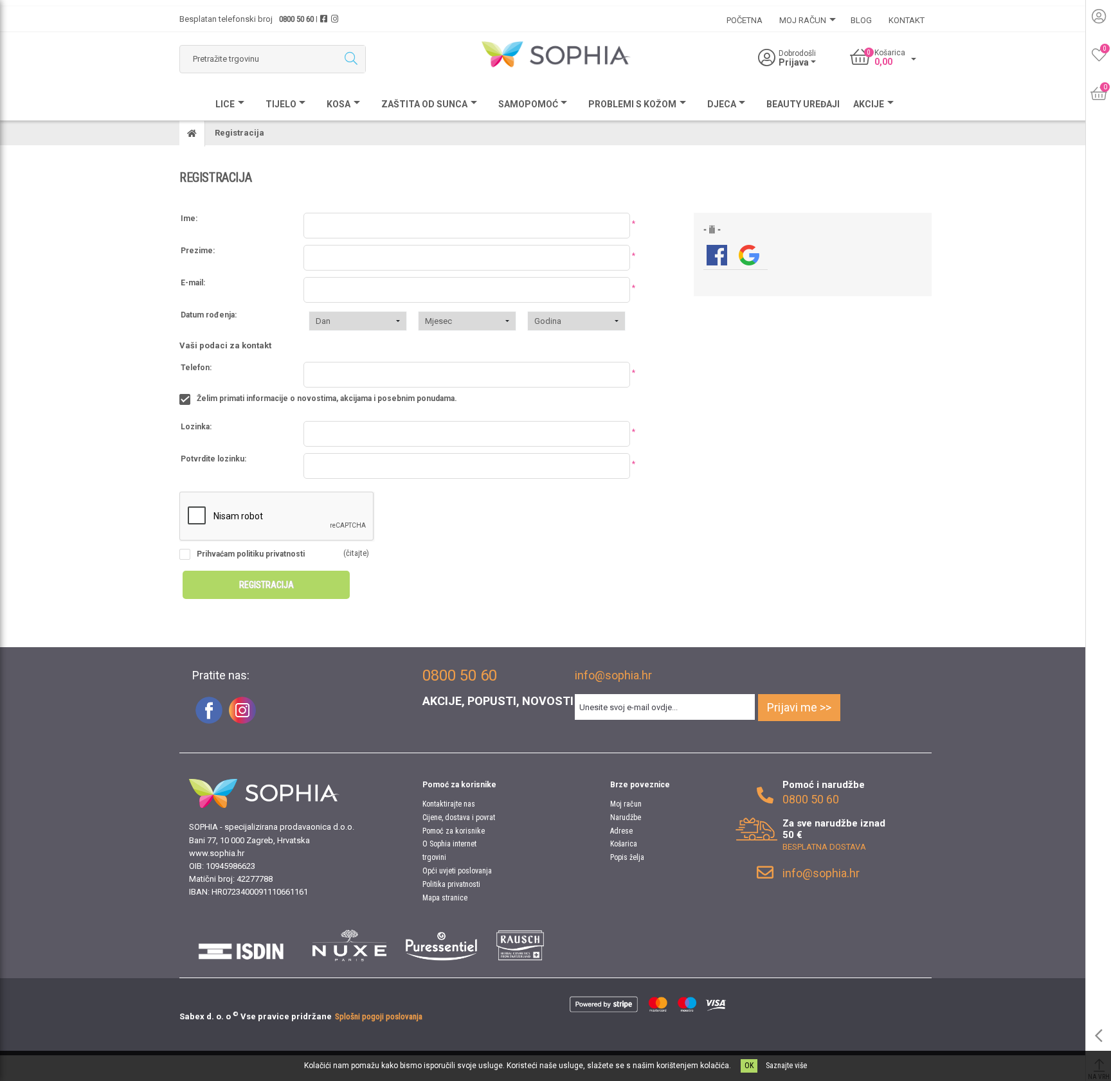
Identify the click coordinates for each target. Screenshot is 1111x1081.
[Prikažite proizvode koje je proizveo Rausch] (519, 945)
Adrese (621, 830)
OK (749, 1065)
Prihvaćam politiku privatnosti (251, 553)
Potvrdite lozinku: (213, 458)
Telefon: (196, 367)
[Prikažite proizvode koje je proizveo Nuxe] (349, 945)
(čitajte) (356, 553)
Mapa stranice (444, 897)
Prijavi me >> (799, 707)
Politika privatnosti (451, 884)
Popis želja (627, 857)
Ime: (189, 218)
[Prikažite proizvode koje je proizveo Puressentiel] (441, 945)
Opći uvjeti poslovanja (457, 870)
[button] (358, 321)
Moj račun (626, 804)
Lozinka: (196, 426)
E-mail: (193, 282)
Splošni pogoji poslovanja (378, 1016)
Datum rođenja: (209, 314)
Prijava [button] (795, 62)
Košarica (623, 843)
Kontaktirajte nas (448, 804)
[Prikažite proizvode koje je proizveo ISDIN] (241, 945)
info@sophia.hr (613, 675)
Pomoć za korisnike (453, 830)
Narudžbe (625, 817)
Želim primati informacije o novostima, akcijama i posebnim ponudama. (327, 398)
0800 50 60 (296, 19)
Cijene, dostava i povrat (458, 817)
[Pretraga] (350, 59)
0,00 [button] (883, 62)
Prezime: (198, 250)
